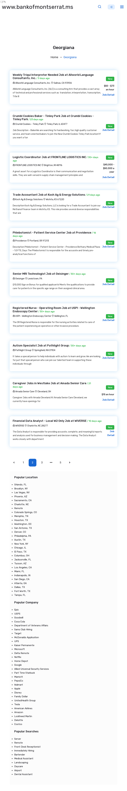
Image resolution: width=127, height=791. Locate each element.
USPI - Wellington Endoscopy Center (33, 316)
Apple (17, 688)
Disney (18, 692)
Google (18, 665)
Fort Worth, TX (22, 591)
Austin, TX (20, 539)
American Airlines (23, 708)
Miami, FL (19, 571)
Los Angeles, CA (23, 567)
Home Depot (21, 661)
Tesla (17, 704)
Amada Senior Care (24, 391)
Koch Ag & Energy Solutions (29, 199)
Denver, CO (20, 532)
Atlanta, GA (20, 583)
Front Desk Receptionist (27, 746)
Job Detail (108, 94)
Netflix (17, 657)
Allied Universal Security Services (31, 669)
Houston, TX (21, 520)
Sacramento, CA (23, 500)
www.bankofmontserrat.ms (37, 7)
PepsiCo (18, 680)
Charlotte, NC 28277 (37, 425)
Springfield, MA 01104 (44, 350)
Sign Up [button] (111, 6)
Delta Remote (21, 653)
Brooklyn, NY (21, 488)
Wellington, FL (61, 316)
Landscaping (21, 762)
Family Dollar (21, 696)
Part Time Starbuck (24, 672)
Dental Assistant (23, 774)
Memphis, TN (21, 516)
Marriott (18, 676)
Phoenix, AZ (20, 496)
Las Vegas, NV (22, 492)
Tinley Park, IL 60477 (57, 124)
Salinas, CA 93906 (63, 83)
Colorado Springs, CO (25, 512)
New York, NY (21, 543)
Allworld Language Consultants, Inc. (32, 83)
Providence (21, 240)
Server (17, 738)
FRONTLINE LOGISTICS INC (28, 165)
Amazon (18, 712)
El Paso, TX (20, 551)
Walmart (18, 684)
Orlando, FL (20, 484)
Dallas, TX (19, 587)
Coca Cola (19, 621)
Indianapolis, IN (22, 575)
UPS (16, 641)
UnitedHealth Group (25, 700)
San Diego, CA (21, 579)
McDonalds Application (26, 637)
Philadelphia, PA (22, 536)
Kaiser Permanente (24, 645)
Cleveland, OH (44, 391)
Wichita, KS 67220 (55, 199)
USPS (17, 613)
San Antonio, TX (23, 528)
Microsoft (19, 649)
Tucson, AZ (20, 563)
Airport (18, 770)
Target (17, 633)
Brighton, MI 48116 (53, 165)
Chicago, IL (20, 547)
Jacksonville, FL (22, 559)
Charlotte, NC (21, 504)
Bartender (19, 754)
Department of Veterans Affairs (31, 625)
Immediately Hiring (24, 750)
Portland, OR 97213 (39, 240)
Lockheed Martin (23, 716)
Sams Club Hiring (23, 629)
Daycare (18, 766)
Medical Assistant (23, 758)
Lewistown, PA (35, 278)
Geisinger (20, 278)
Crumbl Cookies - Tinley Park (29, 124)
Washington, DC (23, 524)
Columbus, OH (21, 555)
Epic (16, 609)
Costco (18, 724)
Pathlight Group (23, 350)
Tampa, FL (20, 595)
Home (54, 57)
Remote (18, 508)
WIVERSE (19, 425)
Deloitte (18, 720)
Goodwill (18, 617)
